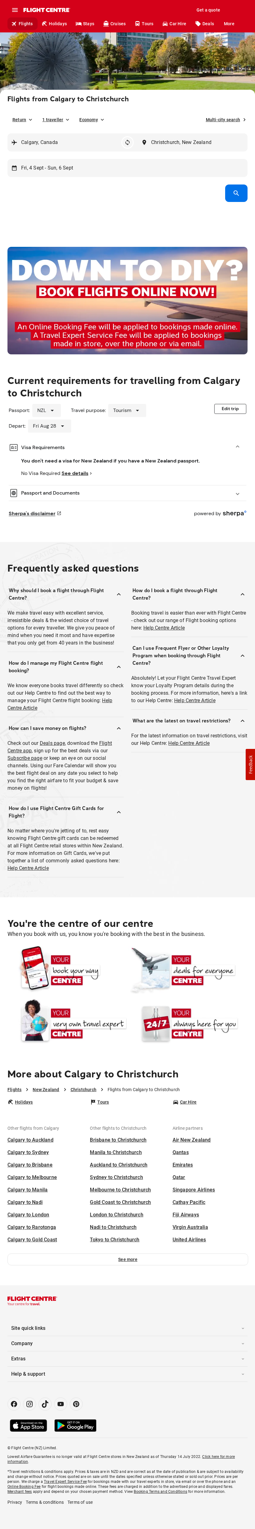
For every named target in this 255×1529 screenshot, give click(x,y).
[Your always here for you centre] (188, 1023)
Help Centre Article (28, 868)
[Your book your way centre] (67, 970)
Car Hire (177, 23)
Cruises (118, 23)
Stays (88, 23)
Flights (26, 23)
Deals (208, 23)
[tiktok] (45, 1404)
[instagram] (29, 1404)
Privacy (14, 1502)
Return (19, 119)
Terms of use (80, 1502)
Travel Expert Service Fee (65, 1481)
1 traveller (52, 119)
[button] (127, 1259)
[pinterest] (76, 1404)
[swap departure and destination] (127, 142)
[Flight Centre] (46, 9)
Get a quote (208, 9)
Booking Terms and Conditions (160, 1491)
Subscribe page (24, 758)
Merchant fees (19, 1491)
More (229, 23)
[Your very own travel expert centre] (67, 1023)
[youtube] (60, 1404)
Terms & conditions (45, 1502)
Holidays (58, 23)
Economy (88, 119)
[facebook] (14, 1404)
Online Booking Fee (24, 1486)
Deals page (52, 743)
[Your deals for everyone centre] (188, 970)
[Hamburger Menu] (14, 9)
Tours (147, 23)
